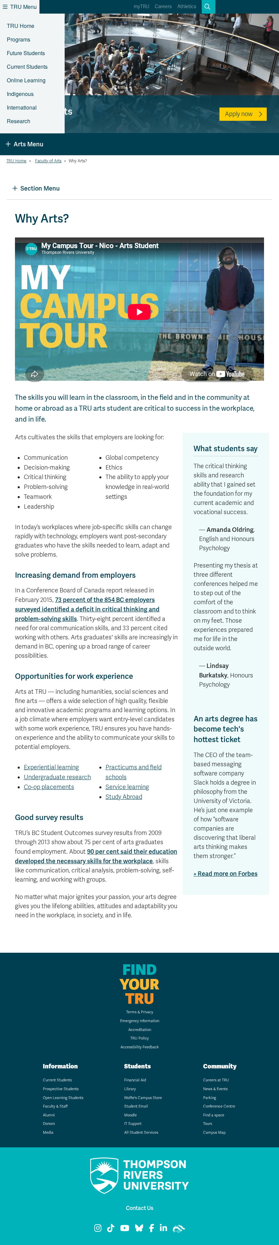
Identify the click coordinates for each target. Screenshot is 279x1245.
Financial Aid (135, 1080)
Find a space (213, 1115)
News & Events (215, 1089)
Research (18, 121)
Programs (18, 39)
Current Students (27, 66)
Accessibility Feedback (139, 1047)
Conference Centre (219, 1106)
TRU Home (20, 26)
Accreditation (139, 1030)
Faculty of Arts (48, 161)
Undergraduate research (57, 777)
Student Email (136, 1106)
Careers (163, 7)
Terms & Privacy (139, 1012)
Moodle (130, 1115)
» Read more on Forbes (226, 874)
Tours (207, 1123)
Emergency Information (139, 1021)
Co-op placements (49, 787)
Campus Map (214, 1132)
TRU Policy (139, 1038)
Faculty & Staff (55, 1106)
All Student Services (141, 1132)
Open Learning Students (63, 1098)
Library (130, 1089)
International (22, 107)
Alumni (49, 1115)
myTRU (141, 7)
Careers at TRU (216, 1080)
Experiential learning (51, 767)
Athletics (186, 7)
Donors (49, 1123)
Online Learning (26, 80)
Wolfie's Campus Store (143, 1098)
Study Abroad (123, 797)
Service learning (127, 787)
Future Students (26, 53)
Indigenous (20, 94)
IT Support (133, 1123)
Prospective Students (61, 1089)
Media (48, 1132)
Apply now (238, 114)
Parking (209, 1098)
